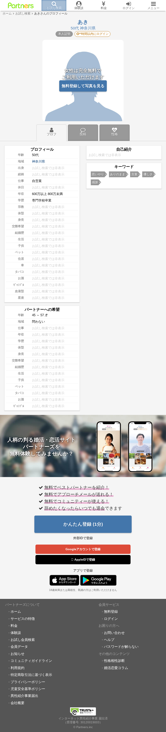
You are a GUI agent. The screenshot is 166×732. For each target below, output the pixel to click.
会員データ (19, 646)
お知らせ (17, 654)
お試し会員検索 (23, 640)
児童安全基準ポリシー (28, 689)
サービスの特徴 (23, 619)
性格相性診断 (114, 661)
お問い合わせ (114, 633)
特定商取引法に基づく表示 (31, 675)
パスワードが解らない (121, 646)
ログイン (111, 619)
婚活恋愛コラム (116, 668)
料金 (14, 625)
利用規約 (17, 668)
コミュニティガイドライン (31, 661)
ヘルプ (109, 640)
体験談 (16, 633)
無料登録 (111, 611)
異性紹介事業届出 (24, 696)
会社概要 (17, 703)
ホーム (16, 611)
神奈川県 (38, 161)
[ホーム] (20, 5)
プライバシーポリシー (28, 682)
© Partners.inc (83, 727)
